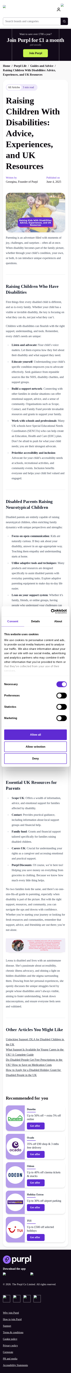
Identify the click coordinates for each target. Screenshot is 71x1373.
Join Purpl (35, 53)
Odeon (30, 1166)
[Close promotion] (65, 1302)
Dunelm (31, 1109)
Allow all (35, 734)
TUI (29, 1220)
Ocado (30, 1137)
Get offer (35, 1126)
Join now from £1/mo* (35, 1329)
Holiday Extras (35, 1194)
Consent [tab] (12, 621)
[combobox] (32, 21)
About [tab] (58, 621)
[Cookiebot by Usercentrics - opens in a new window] (51, 611)
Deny (35, 758)
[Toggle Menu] (64, 9)
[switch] (61, 695)
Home (6, 65)
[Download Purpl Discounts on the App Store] (15, 1276)
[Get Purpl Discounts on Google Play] (42, 1276)
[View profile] (58, 9)
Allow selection (36, 746)
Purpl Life (20, 65)
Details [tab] (35, 621)
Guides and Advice (41, 65)
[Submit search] (64, 21)
